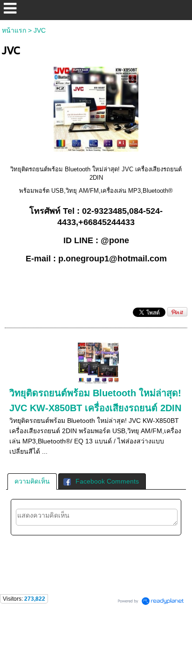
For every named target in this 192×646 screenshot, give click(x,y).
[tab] (32, 481)
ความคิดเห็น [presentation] (32, 481)
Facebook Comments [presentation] (107, 481)
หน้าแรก (14, 30)
